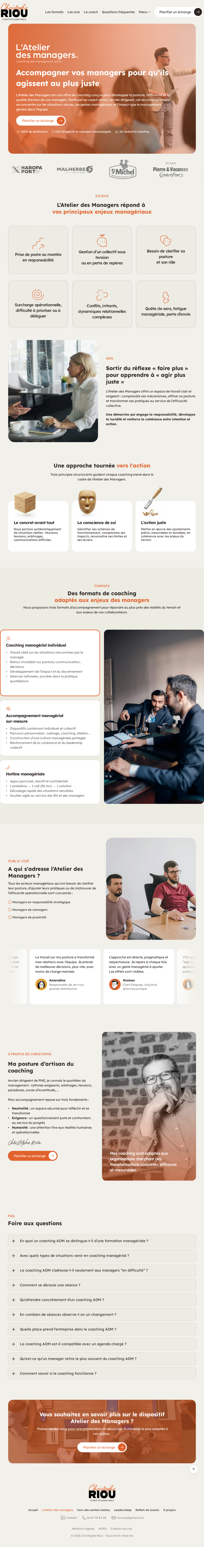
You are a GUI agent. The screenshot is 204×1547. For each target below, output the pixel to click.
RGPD (103, 1528)
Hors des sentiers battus (93, 1510)
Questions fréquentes (118, 12)
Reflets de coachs (147, 1510)
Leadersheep (122, 1510)
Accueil (33, 1510)
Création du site (121, 1528)
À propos (169, 1510)
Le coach (91, 12)
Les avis (74, 12)
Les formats (54, 12)
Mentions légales (83, 1528)
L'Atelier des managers (57, 1510)
